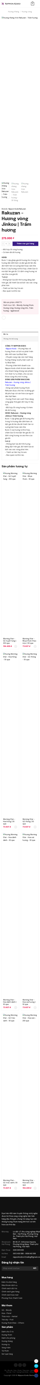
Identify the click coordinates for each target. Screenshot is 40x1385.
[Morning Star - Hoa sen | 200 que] (30, 1096)
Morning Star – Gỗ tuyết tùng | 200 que (9, 641)
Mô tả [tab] (5, 334)
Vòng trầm (6, 1348)
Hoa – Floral (6, 1313)
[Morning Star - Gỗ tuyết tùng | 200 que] (10, 554)
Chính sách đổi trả (9, 1288)
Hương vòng (27, 12)
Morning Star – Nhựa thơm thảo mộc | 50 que (29, 641)
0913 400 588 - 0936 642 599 (24, 1254)
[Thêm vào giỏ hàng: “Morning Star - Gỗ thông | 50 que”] (35, 827)
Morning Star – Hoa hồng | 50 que (9, 821)
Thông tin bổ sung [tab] (10, 339)
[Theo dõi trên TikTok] (20, 1365)
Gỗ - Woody (17, 305)
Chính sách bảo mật (10, 1295)
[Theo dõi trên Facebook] (16, 1365)
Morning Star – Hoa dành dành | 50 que (9, 1002)
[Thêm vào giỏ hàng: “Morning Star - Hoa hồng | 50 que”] (15, 827)
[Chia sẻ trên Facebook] (4, 317)
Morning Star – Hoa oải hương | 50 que (29, 1002)
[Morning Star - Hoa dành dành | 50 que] (10, 915)
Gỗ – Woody (7, 1310)
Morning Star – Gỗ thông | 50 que (29, 821)
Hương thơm (28, 305)
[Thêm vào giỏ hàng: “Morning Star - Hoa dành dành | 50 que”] (15, 1007)
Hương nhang (13, 12)
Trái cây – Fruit (8, 1320)
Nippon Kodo (13, 209)
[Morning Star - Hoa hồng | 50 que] (10, 735)
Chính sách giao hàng (10, 1292)
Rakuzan (22, 209)
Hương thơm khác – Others (13, 1323)
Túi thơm (5, 1351)
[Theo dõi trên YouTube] (24, 1365)
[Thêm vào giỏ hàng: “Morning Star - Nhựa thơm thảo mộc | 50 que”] (35, 646)
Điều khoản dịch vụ (9, 1285)
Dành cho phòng (8, 1338)
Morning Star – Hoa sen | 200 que (29, 1183)
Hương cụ (6, 1345)
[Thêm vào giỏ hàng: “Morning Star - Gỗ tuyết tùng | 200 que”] (15, 646)
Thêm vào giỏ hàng (25, 244)
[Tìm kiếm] (28, 4)
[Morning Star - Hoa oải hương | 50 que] (30, 915)
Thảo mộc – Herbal (9, 1316)
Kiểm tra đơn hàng (9, 1282)
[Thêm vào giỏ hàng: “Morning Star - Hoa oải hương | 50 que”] (35, 1007)
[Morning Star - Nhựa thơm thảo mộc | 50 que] (30, 554)
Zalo (36, 1366)
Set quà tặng (7, 1354)
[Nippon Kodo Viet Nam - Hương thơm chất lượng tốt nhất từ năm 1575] (13, 4)
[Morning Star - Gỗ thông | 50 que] (30, 735)
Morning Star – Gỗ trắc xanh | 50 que (10, 1183)
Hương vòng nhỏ (21, 308)
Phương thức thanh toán (12, 1298)
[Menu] (37, 3)
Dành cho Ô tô (8, 1332)
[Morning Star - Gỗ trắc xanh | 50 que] (10, 1096)
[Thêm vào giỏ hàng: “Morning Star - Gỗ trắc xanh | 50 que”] (15, 1188)
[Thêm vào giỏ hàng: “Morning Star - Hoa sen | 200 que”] (35, 1188)
